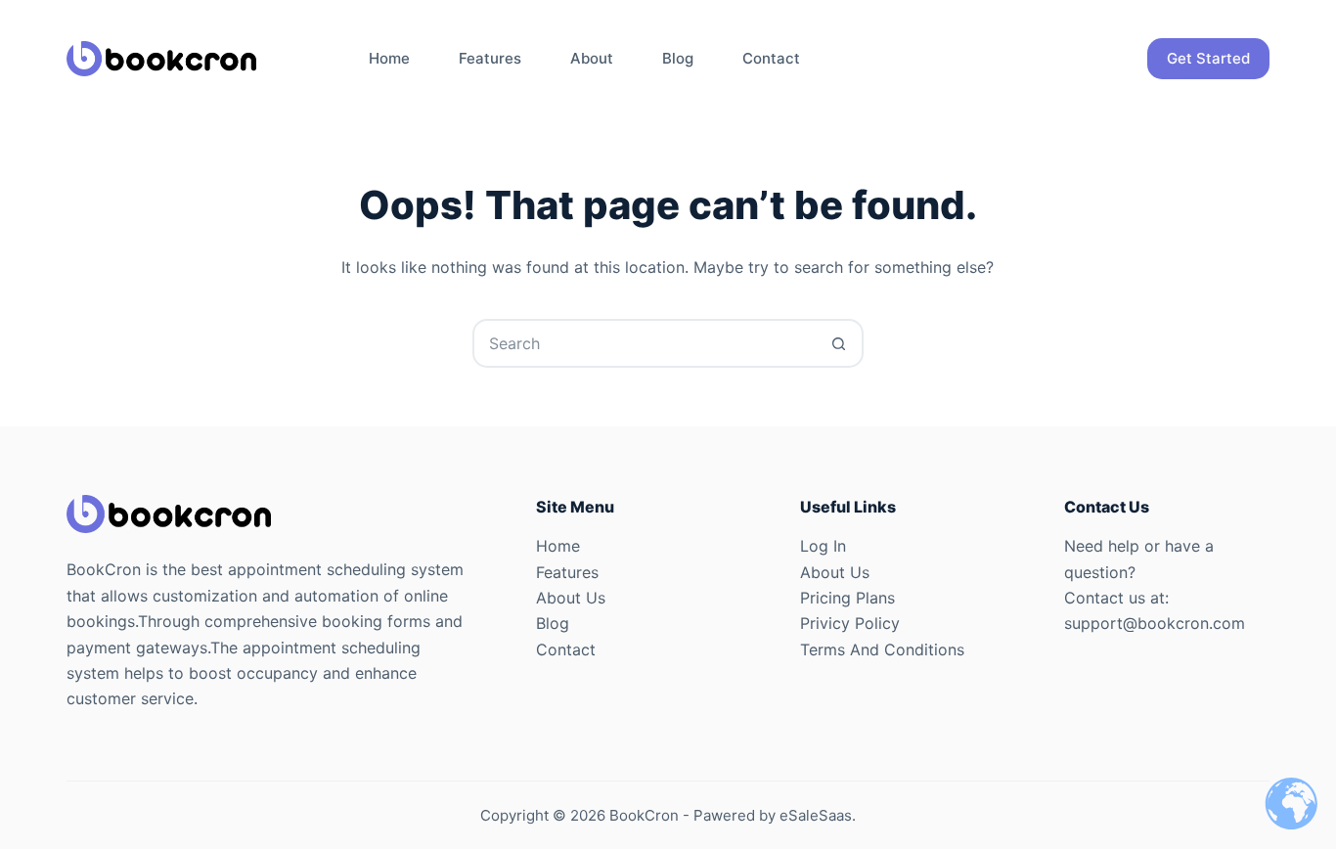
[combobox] (645, 343)
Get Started (1208, 58)
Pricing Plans (847, 597)
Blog (677, 58)
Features (490, 58)
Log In (823, 546)
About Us (570, 597)
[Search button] (839, 343)
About (591, 58)
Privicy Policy (850, 623)
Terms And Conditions (882, 649)
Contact (771, 58)
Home (389, 58)
